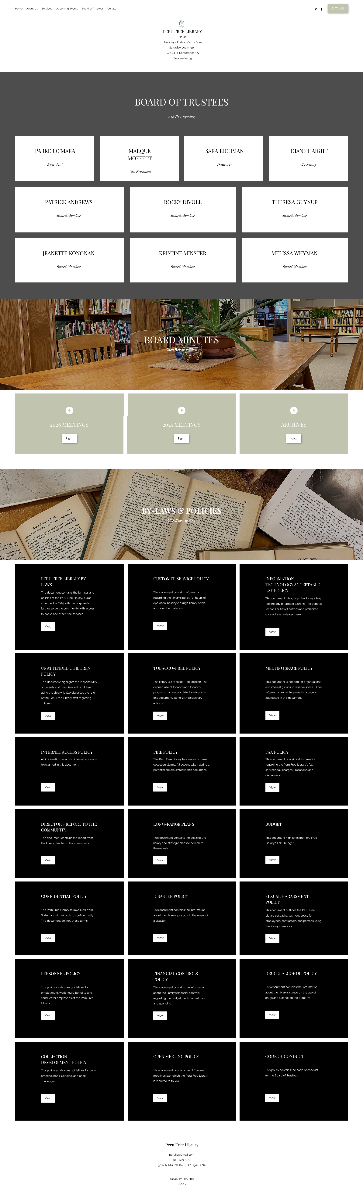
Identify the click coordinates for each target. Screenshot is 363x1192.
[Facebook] (321, 9)
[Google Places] (316, 9)
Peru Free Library (182, 1144)
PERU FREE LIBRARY (182, 31)
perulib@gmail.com (181, 1154)
